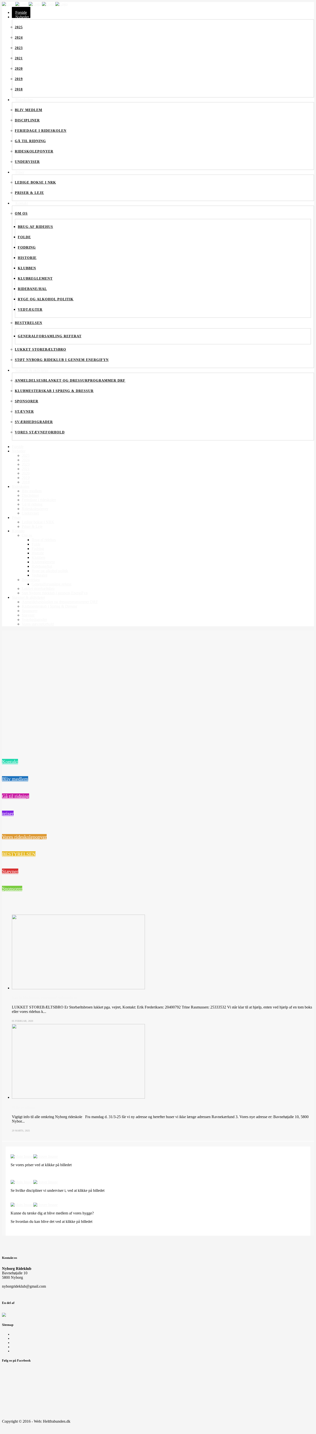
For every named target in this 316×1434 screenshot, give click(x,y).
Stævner (10, 871)
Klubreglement (23, 1334)
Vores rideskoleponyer (24, 836)
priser (8, 813)
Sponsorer (12, 888)
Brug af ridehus (24, 1347)
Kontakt (10, 761)
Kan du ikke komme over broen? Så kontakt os (44, 997)
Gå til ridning (15, 796)
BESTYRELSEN (19, 854)
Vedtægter (19, 1338)
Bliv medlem (15, 779)
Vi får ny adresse (23, 1107)
